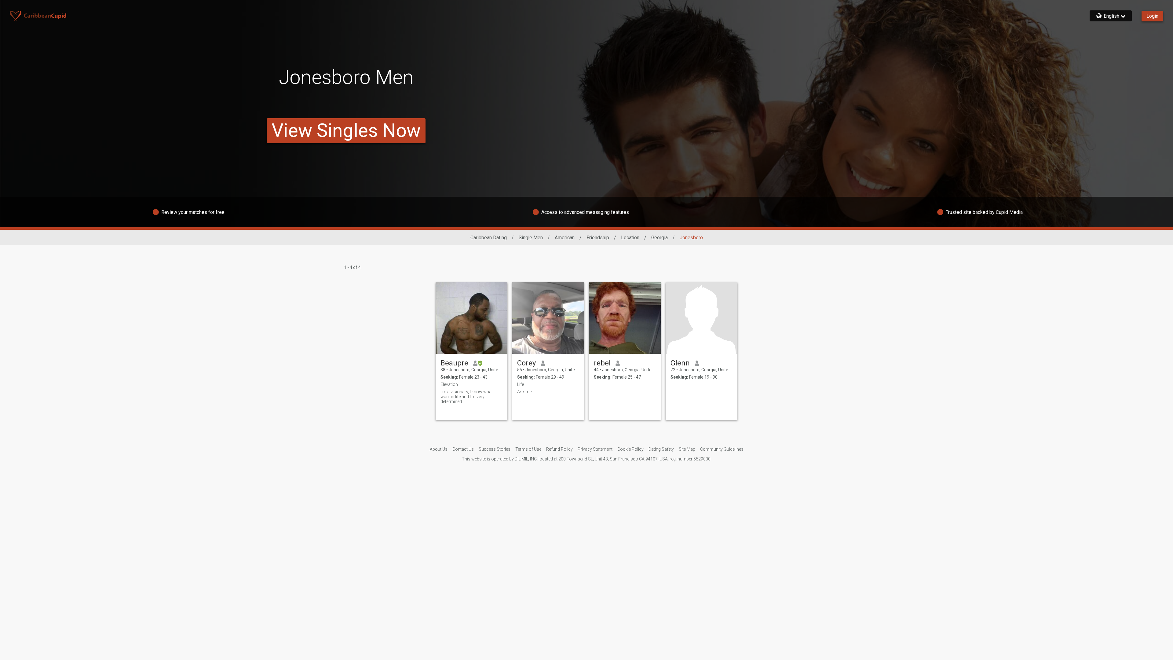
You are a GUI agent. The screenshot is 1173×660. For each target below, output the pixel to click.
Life (520, 384)
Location (630, 237)
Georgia (659, 237)
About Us (439, 449)
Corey (526, 363)
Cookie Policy (630, 449)
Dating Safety (661, 449)
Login (1152, 16)
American (565, 237)
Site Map (687, 449)
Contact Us (463, 449)
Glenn (680, 363)
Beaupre (454, 363)
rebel (602, 363)
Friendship (597, 237)
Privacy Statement (595, 449)
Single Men (531, 237)
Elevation (449, 384)
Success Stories (494, 449)
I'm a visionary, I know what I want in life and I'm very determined (467, 396)
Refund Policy (559, 449)
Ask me (524, 391)
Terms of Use (528, 449)
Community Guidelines (722, 449)
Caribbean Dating (488, 237)
